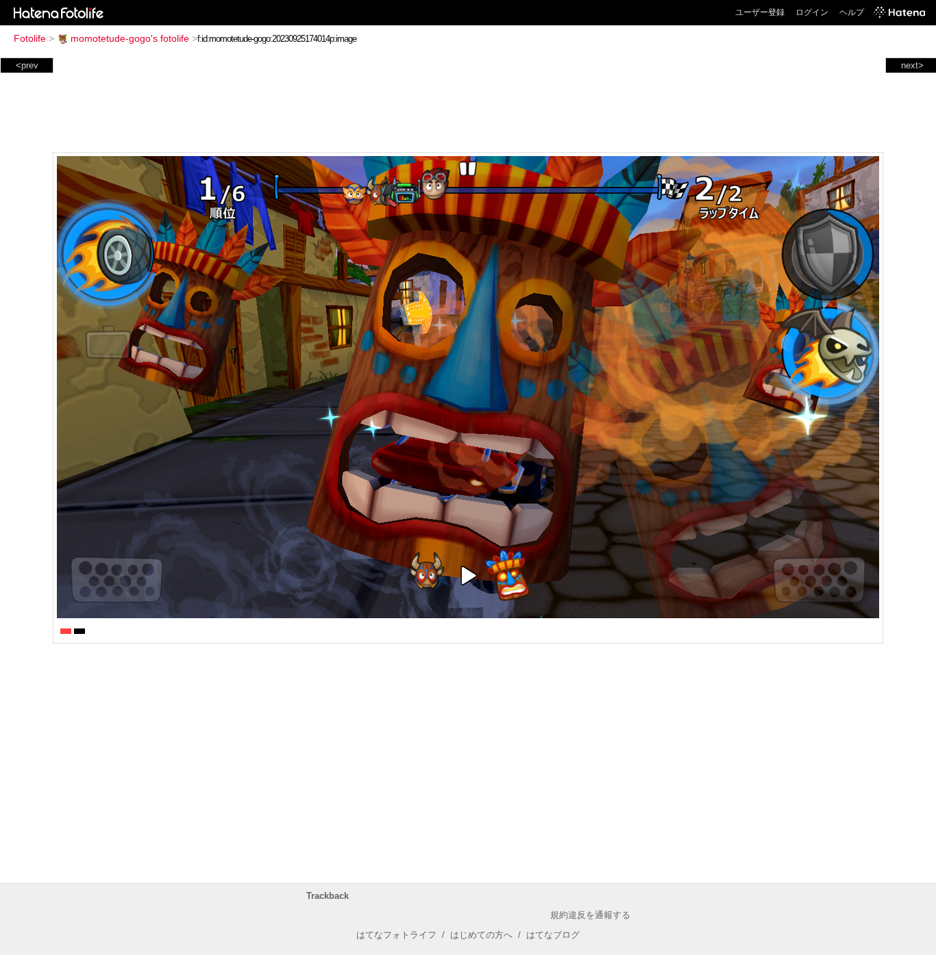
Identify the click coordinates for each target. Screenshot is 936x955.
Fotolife (30, 38)
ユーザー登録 (760, 12)
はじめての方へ (481, 935)
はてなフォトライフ (396, 935)
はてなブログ (553, 935)
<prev (27, 65)
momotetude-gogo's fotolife (130, 38)
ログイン (812, 12)
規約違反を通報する (590, 915)
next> (912, 65)
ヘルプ (851, 12)
